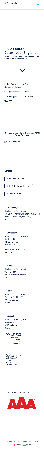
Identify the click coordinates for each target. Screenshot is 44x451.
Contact (18, 342)
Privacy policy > (33, 422)
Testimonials (16, 343)
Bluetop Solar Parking (13, 57)
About (18, 340)
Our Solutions (15, 336)
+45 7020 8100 (15, 179)
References (29, 57)
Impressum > (34, 425)
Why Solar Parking (13, 334)
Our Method (16, 338)
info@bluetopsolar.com (18, 186)
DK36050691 (14, 194)
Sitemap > (35, 428)
